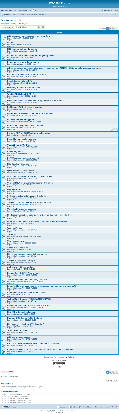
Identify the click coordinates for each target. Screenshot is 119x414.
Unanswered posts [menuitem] (24, 10)
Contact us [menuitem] (63, 407)
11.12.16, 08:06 (29, 314)
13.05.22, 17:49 (32, 178)
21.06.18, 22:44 (32, 256)
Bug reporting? (14, 189)
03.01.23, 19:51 (34, 153)
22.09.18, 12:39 (30, 243)
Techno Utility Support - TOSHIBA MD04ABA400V (29, 299)
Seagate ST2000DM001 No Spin (21, 260)
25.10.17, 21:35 (31, 288)
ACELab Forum (10, 15)
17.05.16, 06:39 (27, 351)
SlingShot (19, 249)
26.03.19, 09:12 (35, 236)
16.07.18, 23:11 (30, 249)
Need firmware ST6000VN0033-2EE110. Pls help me (30, 114)
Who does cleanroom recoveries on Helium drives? (30, 176)
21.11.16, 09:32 (28, 326)
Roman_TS (14, 23)
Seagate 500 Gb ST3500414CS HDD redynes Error (29, 202)
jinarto (18, 351)
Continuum (20, 141)
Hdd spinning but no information (22, 49)
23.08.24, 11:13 (30, 96)
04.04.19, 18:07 (32, 230)
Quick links (8, 10)
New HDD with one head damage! (22, 312)
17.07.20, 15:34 (37, 191)
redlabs (19, 211)
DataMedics (20, 178)
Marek (18, 326)
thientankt (19, 115)
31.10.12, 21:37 (28, 38)
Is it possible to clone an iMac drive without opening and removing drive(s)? (41, 286)
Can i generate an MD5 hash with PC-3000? (26, 292)
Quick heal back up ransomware (21, 209)
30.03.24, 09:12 (30, 127)
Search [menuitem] (116, 15)
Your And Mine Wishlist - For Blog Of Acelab (27, 279)
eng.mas (19, 314)
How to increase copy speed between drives (27, 254)
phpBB (51, 411)
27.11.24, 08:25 (31, 89)
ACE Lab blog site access (18, 337)
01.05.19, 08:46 (29, 223)
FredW (18, 38)
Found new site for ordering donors (23, 62)
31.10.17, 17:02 (37, 281)
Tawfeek (19, 269)
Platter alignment (15, 151)
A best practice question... (19, 247)
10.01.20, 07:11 (35, 204)
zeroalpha (19, 320)
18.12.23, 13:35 (26, 135)
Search (39, 27)
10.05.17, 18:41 (26, 294)
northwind (19, 76)
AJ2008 (19, 223)
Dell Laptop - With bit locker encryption (25, 107)
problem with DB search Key (20, 267)
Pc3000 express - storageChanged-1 (23, 158)
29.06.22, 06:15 (31, 172)
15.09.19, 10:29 (28, 211)
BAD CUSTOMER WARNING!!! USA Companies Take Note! (33, 343)
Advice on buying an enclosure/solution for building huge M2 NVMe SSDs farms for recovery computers (54, 68)
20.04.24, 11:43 (30, 115)
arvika (18, 44)
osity (18, 135)
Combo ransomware (16, 241)
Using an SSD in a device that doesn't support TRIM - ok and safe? (37, 221)
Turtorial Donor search (17, 330)
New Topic (6, 27)
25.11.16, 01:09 (30, 320)
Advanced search (43, 27)
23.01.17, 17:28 (37, 307)
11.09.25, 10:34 (27, 57)
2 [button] (110, 28)
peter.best (19, 127)
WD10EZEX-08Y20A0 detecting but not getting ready (30, 55)
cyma (18, 57)
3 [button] (113, 28)
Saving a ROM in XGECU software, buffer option (29, 133)
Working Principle (15, 228)
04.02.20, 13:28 (31, 198)
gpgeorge (19, 262)
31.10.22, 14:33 (31, 160)
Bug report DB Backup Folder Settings (24, 318)
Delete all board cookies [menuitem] (89, 407)
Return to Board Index (10, 376)
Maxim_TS (23, 23)
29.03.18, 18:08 (30, 262)
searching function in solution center (23, 87)
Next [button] (117, 28)
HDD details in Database (18, 164)
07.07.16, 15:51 (31, 339)
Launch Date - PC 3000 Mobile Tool (23, 273)
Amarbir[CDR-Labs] (23, 191)
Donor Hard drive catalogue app (21, 139)
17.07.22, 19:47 (31, 166)
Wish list (11, 42)
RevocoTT (20, 166)
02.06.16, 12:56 (32, 345)
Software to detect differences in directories (26, 196)
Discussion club (24, 15)
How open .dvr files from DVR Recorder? (25, 324)
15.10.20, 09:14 (27, 185)
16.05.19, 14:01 (28, 217)
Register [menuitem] (107, 10)
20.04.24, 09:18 (35, 121)
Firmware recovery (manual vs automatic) (25, 125)
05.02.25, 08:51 (30, 76)
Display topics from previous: (54, 357)
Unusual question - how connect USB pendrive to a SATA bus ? (35, 101)
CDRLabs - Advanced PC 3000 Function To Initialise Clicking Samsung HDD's (42, 349)
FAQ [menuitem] (36, 10)
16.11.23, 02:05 (31, 141)
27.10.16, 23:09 (32, 332)
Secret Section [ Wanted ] (18, 81)
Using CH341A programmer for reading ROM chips (30, 183)
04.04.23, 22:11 (31, 147)
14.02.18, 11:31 (29, 269)
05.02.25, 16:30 (31, 70)
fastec (18, 185)
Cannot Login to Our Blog (18, 145)
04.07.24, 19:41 (31, 102)
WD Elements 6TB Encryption (20, 119)
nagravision (20, 70)
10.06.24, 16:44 (27, 109)
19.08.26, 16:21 (27, 44)
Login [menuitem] (116, 10)
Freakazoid (20, 160)
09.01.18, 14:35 (31, 275)
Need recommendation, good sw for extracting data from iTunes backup (39, 215)
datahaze (19, 64)
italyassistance (21, 51)
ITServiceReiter (21, 153)
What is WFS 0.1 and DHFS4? (20, 94)
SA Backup (12, 234)
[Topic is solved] (31, 81)
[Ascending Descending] (59, 363)
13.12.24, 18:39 (31, 83)
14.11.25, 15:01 (34, 51)
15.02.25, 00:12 (30, 64)
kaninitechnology (22, 121)
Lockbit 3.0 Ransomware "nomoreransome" (26, 74)
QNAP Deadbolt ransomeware (20, 170)
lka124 (18, 217)
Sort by (54, 360)
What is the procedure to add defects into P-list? (29, 305)
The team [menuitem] (74, 407)
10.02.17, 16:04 (32, 301)
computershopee (22, 204)
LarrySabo (20, 198)
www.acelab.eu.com (59, 6)
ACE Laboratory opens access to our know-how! (29, 36)
